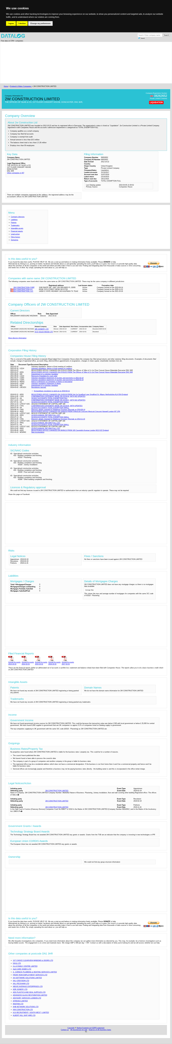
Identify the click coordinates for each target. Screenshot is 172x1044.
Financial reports (17, 231)
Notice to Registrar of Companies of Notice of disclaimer (51, 382)
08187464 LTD (18, 1004)
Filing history (15, 237)
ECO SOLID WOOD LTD (44, 332)
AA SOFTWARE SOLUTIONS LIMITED (27, 978)
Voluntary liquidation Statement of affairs (46, 383)
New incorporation (37, 432)
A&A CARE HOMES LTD (22, 969)
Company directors (18, 217)
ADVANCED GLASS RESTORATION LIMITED (30, 995)
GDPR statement (98, 1028)
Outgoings (14, 240)
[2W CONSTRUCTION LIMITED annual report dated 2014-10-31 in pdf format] (28, 658)
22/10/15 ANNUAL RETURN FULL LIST (45, 415)
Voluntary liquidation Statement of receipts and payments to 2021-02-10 (57, 378)
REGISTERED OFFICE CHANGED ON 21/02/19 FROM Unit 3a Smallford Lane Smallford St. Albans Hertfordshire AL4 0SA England (79, 394)
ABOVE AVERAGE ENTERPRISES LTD (28, 986)
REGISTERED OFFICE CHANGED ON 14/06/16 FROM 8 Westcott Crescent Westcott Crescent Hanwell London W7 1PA (75, 411)
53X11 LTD (17, 963)
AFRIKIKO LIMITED (20, 1001)
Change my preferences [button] (40, 23)
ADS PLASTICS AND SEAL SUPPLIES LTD (29, 992)
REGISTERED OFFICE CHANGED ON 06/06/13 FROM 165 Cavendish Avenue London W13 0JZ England (70, 430)
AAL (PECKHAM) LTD (21, 984)
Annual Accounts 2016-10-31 (54, 663)
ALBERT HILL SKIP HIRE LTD (24, 1015)
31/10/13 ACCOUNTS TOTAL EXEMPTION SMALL (50, 425)
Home (6, 86)
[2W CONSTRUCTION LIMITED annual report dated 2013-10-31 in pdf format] (14, 658)
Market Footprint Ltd (84, 1028)
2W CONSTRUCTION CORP (24, 287)
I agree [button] (11, 23)
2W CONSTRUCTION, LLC (23, 291)
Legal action (15, 234)
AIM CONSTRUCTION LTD (23, 1010)
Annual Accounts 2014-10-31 (28, 663)
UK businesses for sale (78, 1030)
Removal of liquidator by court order (44, 376)
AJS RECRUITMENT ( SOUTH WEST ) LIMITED (31, 1012)
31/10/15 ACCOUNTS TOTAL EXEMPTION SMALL (50, 408)
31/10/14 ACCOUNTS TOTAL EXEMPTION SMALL (50, 417)
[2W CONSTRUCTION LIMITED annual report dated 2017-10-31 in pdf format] (68, 658)
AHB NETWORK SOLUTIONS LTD (25, 1007)
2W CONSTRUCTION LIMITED (56, 791)
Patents (13, 222)
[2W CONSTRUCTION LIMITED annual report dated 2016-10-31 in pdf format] (54, 658)
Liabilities (14, 220)
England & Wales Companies (21, 86)
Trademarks (15, 225)
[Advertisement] (78, 62)
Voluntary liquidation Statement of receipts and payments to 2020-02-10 (57, 380)
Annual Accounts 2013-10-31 (14, 663)
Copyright (70, 1028)
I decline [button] (22, 23)
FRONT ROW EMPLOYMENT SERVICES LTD (30, 975)
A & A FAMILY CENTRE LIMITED (25, 966)
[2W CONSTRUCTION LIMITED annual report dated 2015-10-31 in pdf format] (41, 658)
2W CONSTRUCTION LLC (23, 289)
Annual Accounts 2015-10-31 (41, 663)
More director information (17, 338)
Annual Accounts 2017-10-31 (68, 663)
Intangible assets (17, 228)
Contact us (65, 1030)
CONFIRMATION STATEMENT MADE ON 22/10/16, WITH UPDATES (56, 406)
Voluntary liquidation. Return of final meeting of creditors (51, 368)
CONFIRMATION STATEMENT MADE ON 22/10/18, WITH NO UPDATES (58, 396)
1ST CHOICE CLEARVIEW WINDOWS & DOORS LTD (33, 960)
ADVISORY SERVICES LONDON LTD (27, 998)
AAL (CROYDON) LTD (21, 981)
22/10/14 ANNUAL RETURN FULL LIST (45, 423)
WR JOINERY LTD (41, 329)
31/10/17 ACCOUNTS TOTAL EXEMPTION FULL (49, 398)
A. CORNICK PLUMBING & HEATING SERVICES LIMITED (35, 972)
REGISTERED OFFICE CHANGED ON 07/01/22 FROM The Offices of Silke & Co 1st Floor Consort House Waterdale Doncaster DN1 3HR (82, 372)
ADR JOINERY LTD (20, 989)
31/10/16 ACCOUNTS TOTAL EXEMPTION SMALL (50, 402)
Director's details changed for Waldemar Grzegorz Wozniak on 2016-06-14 (58, 410)
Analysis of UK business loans (100, 1030)
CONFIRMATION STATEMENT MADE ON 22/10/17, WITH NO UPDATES (58, 400)
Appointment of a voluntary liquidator (44, 374)
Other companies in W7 (15, 173)
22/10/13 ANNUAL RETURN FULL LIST (45, 428)
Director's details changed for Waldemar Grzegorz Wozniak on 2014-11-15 (58, 419)
